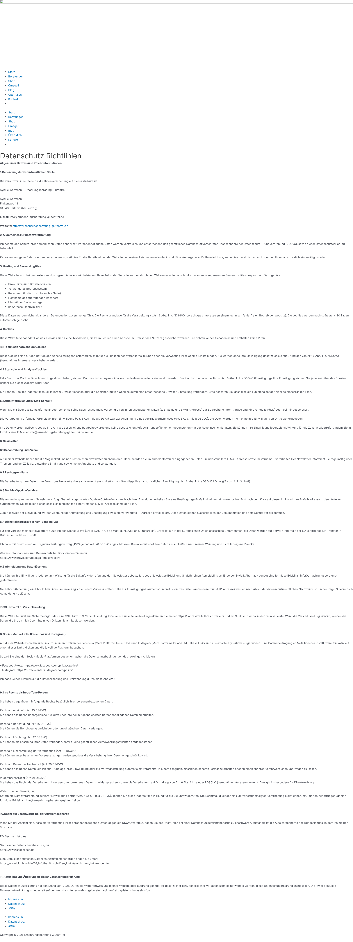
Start (11, 72)
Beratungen (16, 76)
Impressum (15, 899)
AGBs (11, 908)
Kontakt (13, 99)
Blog (11, 90)
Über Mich (15, 94)
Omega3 (13, 85)
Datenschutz (16, 903)
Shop (11, 81)
